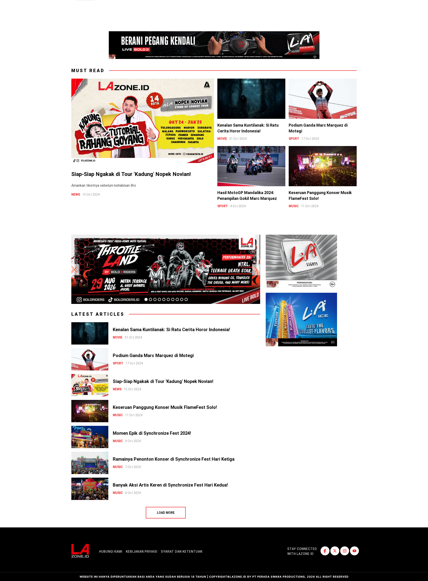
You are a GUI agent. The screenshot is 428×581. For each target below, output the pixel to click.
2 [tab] (150, 299)
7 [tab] (172, 299)
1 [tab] (146, 299)
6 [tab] (168, 299)
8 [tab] (177, 299)
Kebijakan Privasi (141, 551)
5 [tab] (163, 299)
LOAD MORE (166, 512)
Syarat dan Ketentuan (181, 551)
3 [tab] (154, 299)
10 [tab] (186, 299)
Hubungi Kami (110, 551)
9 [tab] (181, 299)
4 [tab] (159, 299)
